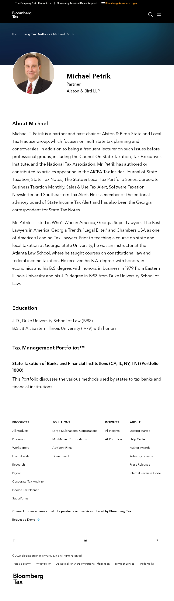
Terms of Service (125, 563)
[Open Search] (150, 14)
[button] (34, 3)
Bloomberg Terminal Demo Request (77, 3)
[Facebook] (15, 540)
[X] (159, 540)
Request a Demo (23, 520)
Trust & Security (21, 563)
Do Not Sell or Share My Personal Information (83, 563)
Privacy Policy (43, 563)
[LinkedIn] (87, 540)
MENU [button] (159, 14)
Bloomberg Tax (24, 14)
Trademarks (147, 563)
